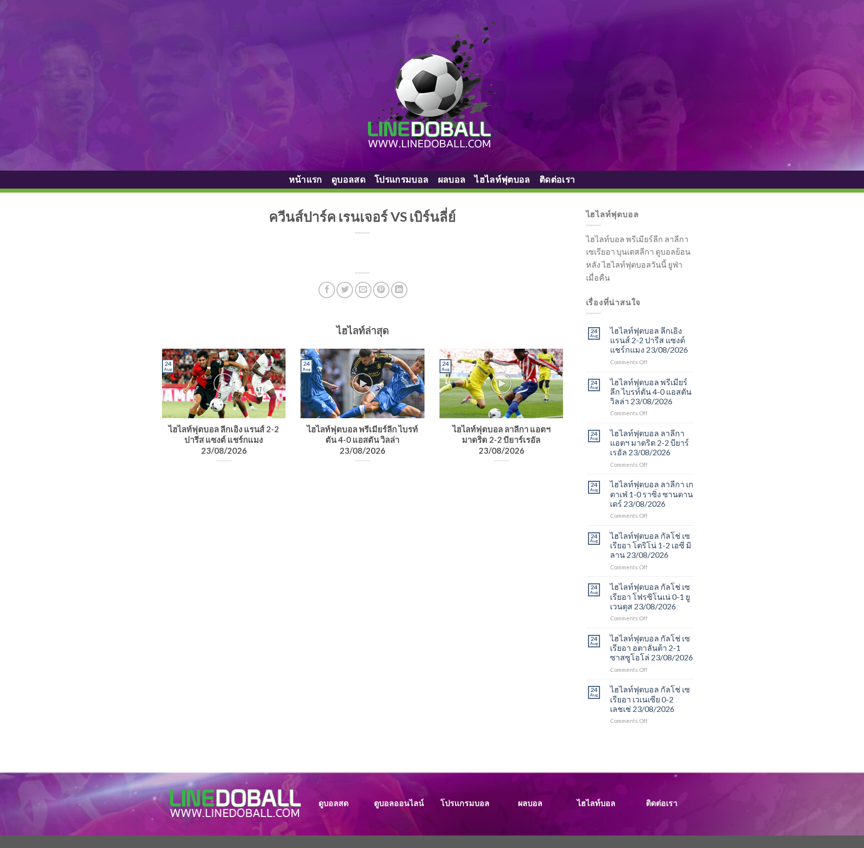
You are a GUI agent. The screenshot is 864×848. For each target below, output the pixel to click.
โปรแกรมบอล (401, 179)
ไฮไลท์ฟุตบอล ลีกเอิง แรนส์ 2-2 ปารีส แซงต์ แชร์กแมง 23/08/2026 (649, 340)
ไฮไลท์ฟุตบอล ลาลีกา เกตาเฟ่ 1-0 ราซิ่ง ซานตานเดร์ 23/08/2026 (652, 493)
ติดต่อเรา (557, 179)
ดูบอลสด (349, 179)
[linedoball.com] (432, 86)
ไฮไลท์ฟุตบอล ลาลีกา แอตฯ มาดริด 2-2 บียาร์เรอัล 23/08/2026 (649, 442)
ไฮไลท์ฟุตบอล (502, 179)
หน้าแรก (305, 179)
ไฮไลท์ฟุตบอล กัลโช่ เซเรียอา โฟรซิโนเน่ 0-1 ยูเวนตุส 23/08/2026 (650, 596)
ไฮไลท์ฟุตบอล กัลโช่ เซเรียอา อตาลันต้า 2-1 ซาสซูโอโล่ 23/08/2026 (651, 647)
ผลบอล (452, 179)
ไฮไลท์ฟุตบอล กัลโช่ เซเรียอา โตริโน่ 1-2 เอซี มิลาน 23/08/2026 (651, 545)
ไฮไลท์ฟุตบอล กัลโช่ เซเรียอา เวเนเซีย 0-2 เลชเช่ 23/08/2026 (650, 698)
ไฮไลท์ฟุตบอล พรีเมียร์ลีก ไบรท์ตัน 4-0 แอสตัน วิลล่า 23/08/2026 (651, 391)
